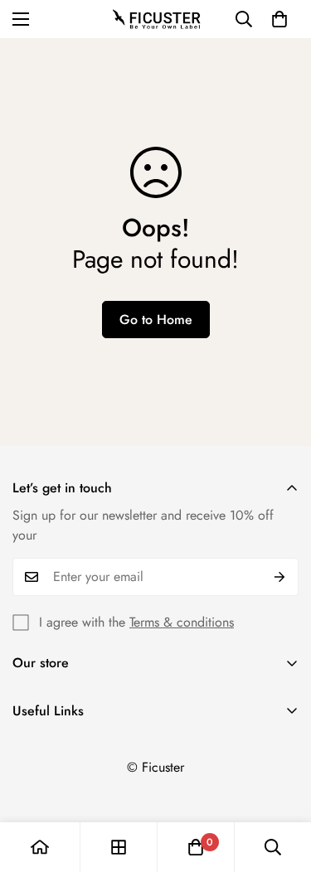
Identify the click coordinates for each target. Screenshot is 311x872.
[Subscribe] (280, 577)
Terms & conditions (181, 622)
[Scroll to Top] (281, 784)
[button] (279, 19)
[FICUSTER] (156, 19)
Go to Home (155, 319)
